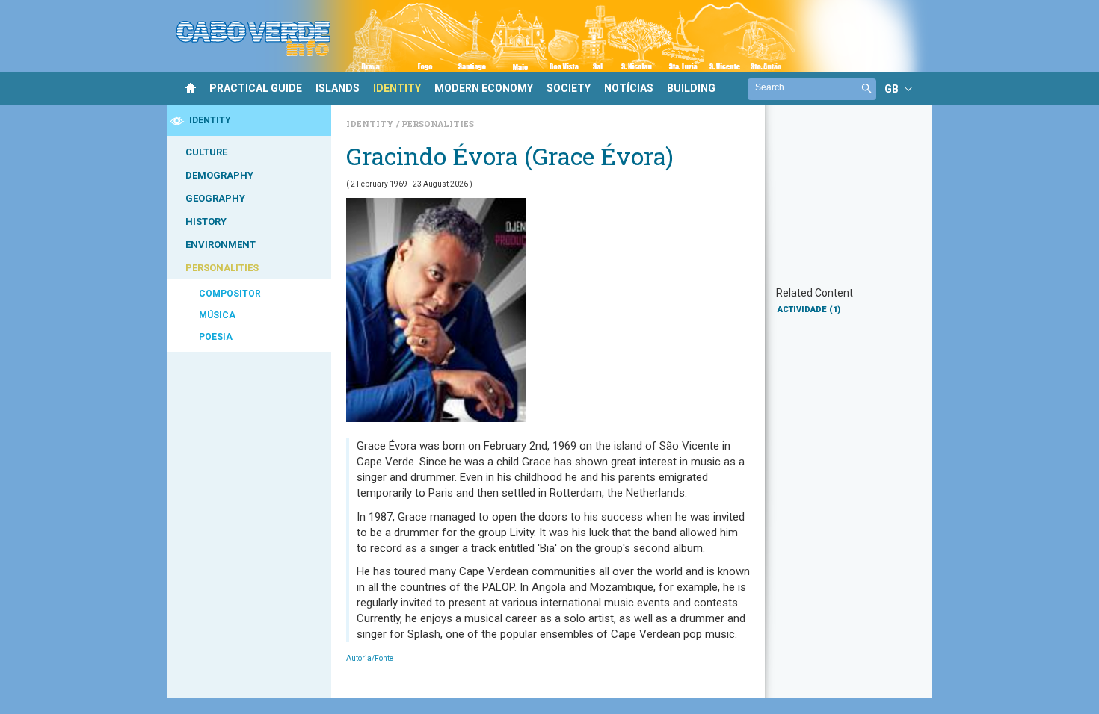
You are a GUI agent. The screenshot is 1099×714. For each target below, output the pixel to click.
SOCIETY (569, 88)
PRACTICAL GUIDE (255, 88)
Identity (371, 123)
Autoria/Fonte (369, 658)
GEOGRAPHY (215, 198)
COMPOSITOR (230, 293)
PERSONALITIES (222, 267)
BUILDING (691, 88)
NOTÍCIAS (628, 88)
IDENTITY (397, 88)
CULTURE (206, 152)
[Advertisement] (848, 195)
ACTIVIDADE (809, 309)
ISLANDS (337, 88)
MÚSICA (217, 315)
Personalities (437, 123)
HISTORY (206, 221)
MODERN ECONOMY (483, 88)
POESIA (216, 337)
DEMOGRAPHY (219, 175)
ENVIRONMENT (220, 244)
